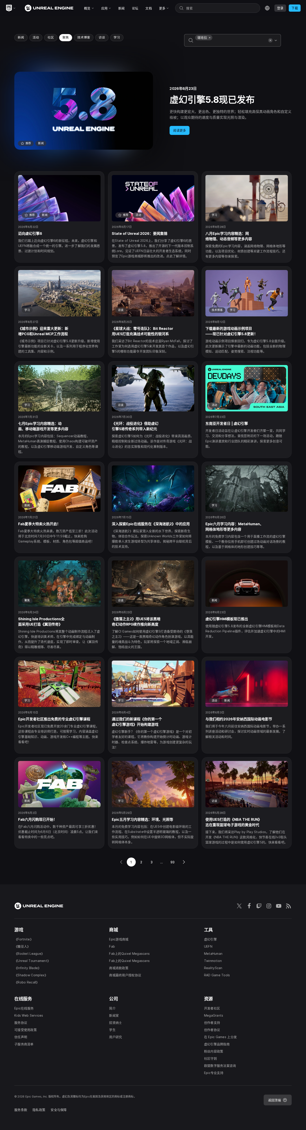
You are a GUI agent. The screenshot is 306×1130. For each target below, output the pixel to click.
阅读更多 (179, 130)
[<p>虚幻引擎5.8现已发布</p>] (153, 111)
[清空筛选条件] (270, 40)
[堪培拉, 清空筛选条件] (209, 37)
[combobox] (230, 43)
